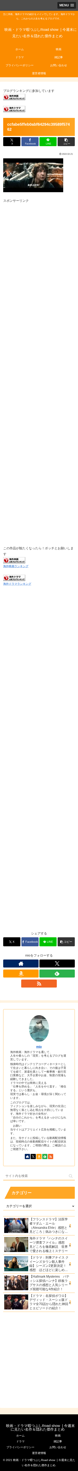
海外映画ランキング (15, 566)
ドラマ (20, 1441)
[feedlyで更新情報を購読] (57, 974)
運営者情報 (39, 1453)
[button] (66, 141)
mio (39, 1046)
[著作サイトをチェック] (21, 964)
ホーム (20, 1435)
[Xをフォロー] (57, 964)
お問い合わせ (57, 1447)
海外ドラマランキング (17, 583)
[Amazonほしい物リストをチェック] (21, 974)
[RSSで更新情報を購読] (39, 984)
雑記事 (58, 1441)
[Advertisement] (39, 370)
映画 (58, 1435)
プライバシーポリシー (20, 1447)
